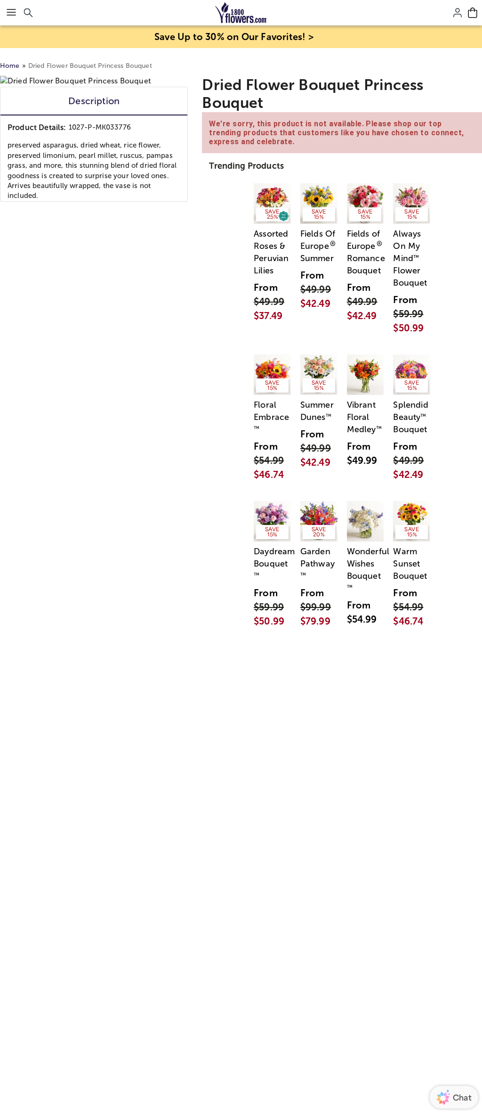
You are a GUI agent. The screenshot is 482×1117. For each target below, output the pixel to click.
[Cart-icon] (472, 12)
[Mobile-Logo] (241, 12)
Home (10, 65)
